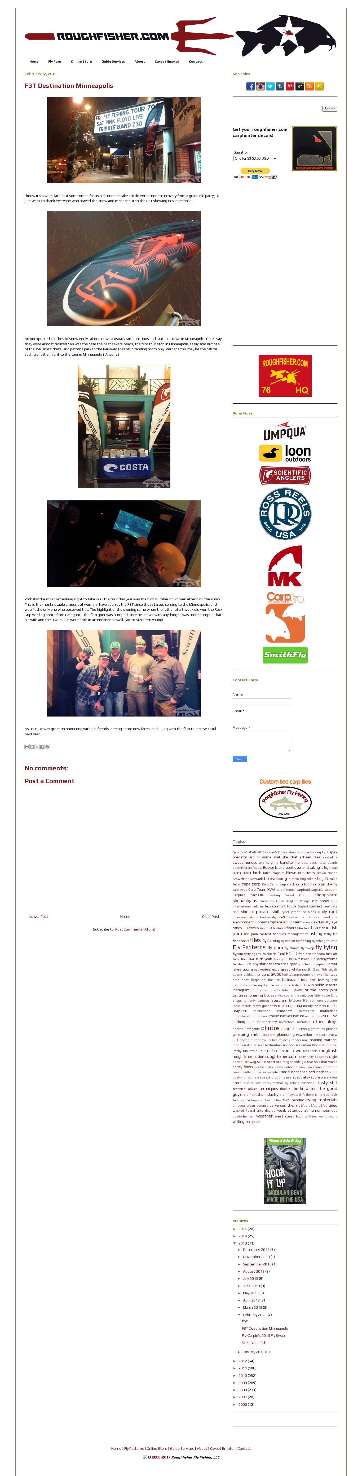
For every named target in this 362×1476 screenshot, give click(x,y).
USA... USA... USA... (312, 1105)
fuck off (331, 954)
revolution (303, 1045)
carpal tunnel (285, 889)
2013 (243, 1243)
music (274, 1016)
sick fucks (275, 1067)
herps (255, 979)
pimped (331, 1029)
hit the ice (271, 980)
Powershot (304, 1035)
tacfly (267, 1083)
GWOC (276, 974)
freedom (318, 953)
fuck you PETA (285, 959)
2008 (243, 1390)
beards (332, 862)
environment (243, 922)
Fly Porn (54, 61)
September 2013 (257, 1264)
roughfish (328, 1050)
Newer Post (38, 916)
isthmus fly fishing (277, 990)
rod (270, 1051)
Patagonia (252, 1029)
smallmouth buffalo (247, 1072)
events (307, 922)
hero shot (241, 980)
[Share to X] (37, 746)
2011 (243, 1368)
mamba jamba (290, 1005)
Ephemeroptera (268, 922)
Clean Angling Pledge (293, 901)
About (140, 61)
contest (315, 906)
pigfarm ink (316, 1028)
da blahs (309, 912)
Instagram (241, 990)
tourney (238, 1100)
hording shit (327, 980)
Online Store (81, 61)
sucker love (252, 1083)
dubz (309, 917)
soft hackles (318, 1072)
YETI (248, 1121)
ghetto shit (306, 964)
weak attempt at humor (299, 1110)
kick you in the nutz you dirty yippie (304, 995)
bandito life (290, 862)
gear (293, 964)
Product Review (325, 1035)
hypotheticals (242, 985)
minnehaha (262, 1010)
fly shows (292, 948)
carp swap (240, 889)
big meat (330, 868)
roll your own (288, 1050)
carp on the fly (325, 884)
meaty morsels (314, 1006)
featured (279, 928)
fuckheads (240, 964)
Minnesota (284, 1011)
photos (270, 1027)
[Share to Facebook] (42, 746)
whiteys (311, 1116)
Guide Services (113, 61)
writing (238, 1121)
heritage (331, 974)
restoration (273, 1045)
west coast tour (289, 1116)
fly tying (326, 947)
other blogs (325, 1021)
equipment (292, 922)
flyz (245, 1321)
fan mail (266, 928)
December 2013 (256, 1249)
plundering (286, 1034)
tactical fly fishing (286, 1083)
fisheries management (290, 934)
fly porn (275, 947)
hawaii (319, 974)
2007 (243, 1397)
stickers (332, 1077)
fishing (315, 933)
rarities (272, 1040)
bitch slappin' (273, 873)
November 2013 (257, 1257)
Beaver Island (274, 867)
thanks (285, 1089)
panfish (238, 1028)
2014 (243, 1236)
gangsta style (277, 964)
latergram (279, 1000)
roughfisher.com (281, 1056)
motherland (328, 1011)
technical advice (245, 1089)
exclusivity (322, 922)
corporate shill (264, 911)
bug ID (322, 878)
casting (274, 895)
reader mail (300, 1040)
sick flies (260, 1067)
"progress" (240, 852)
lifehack (308, 1000)
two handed (293, 1100)
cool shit (240, 912)
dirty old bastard (259, 917)
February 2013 (255, 1315)
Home (33, 61)
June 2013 (252, 1286)
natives (286, 1016)
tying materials (321, 1099)
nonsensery (267, 1022)
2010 (243, 1375)
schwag (250, 1062)
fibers (291, 928)
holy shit (308, 980)
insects (331, 985)
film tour (303, 928)
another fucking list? (313, 852)
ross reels (310, 1051)
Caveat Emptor (167, 61)
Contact (196, 61)
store (237, 1083)
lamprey (249, 1000)
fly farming (271, 940)
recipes (238, 1045)
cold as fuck (262, 906)
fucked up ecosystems (317, 959)
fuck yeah (264, 959)
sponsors (318, 1077)
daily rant (327, 911)
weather (264, 1116)
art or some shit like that (273, 857)
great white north (296, 969)
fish (314, 927)
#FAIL (252, 852)
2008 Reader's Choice (273, 852)
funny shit (257, 964)
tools (333, 1094)
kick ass (270, 995)
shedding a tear (301, 1061)
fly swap (307, 948)
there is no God (317, 1094)
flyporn (238, 954)
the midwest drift (292, 1094)
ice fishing (294, 985)
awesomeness (245, 862)
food (281, 953)
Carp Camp (270, 884)
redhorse (250, 1045)
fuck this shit (243, 959)
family (254, 928)
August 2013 (254, 1271)
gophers (321, 964)
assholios (330, 857)
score (261, 1061)
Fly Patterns (249, 947)
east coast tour (325, 917)
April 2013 (252, 1300)
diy (274, 917)
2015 (243, 1229)
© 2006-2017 (159, 1457)
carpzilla (257, 895)
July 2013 (251, 1278)
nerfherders (313, 1016)
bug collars (308, 878)
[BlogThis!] (32, 746)
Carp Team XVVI (261, 889)
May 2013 (251, 1293)
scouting (282, 1062)
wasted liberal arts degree (254, 1110)
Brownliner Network (248, 879)
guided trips (252, 974)
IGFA (306, 985)
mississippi (306, 1010)
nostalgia (303, 1022)
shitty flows (243, 1067)
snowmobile (271, 1072)
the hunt (250, 1095)
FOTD (291, 953)
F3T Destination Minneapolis (265, 1328)
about (292, 852)
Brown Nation (327, 873)
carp (256, 884)
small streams (326, 1067)
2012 (243, 1361)
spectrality (301, 1077)
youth (256, 1122)
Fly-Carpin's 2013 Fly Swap (263, 1335)
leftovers (295, 1000)
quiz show (258, 1040)
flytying (249, 954)
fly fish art (288, 940)
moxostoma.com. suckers (250, 1016)
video (333, 1105)
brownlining (275, 878)
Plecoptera (268, 1035)
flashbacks (241, 941)
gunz (266, 974)
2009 (243, 1383)
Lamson (263, 1000)
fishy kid (330, 934)
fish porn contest (257, 934)
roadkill (332, 1045)
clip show (320, 901)
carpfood (303, 890)
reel (261, 1045)
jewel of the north (311, 990)
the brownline (304, 1088)
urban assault (257, 1105)
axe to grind (269, 862)
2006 (243, 1404)
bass (305, 862)
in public (317, 985)
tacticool (308, 1083)
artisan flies (310, 857)
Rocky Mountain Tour (249, 1051)
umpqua (239, 1105)
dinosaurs (239, 917)
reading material (323, 1040)
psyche (244, 1040)
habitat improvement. (298, 974)
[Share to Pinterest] (47, 746)
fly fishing (303, 941)
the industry (268, 1094)
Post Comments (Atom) (135, 929)
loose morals (242, 1005)
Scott (271, 1062)
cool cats (330, 906)
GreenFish (320, 969)
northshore (287, 1022)
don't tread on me (291, 917)
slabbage (290, 1067)
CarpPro (239, 895)
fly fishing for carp (324, 940)
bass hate (318, 862)
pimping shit (245, 1034)
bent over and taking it (304, 867)
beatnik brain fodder (247, 867)
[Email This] (27, 746)
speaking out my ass (276, 1077)
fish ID (324, 928)
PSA (236, 1040)
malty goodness (265, 1006)
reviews (289, 1045)
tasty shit (327, 1082)
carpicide (317, 889)
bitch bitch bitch (247, 873)
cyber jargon (291, 912)
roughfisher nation (248, 1056)
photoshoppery (294, 1029)
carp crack (287, 884)
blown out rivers (300, 873)
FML (259, 953)
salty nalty (306, 1056)
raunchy (284, 1040)
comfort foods (284, 906)
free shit (304, 954)
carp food (304, 884)
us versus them (283, 1105)
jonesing (256, 995)
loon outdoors (326, 1000)
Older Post (210, 916)
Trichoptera (254, 1100)
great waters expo (265, 969)
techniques (268, 1088)
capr (246, 884)
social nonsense (294, 1072)
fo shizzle (270, 953)
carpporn (331, 889)
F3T (245, 928)
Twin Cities (273, 1100)
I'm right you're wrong (269, 985)
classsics (267, 901)
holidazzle (290, 979)
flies (255, 939)
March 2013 (253, 1307)
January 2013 (254, 1352)
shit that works (325, 1062)
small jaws (306, 1067)
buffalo (294, 878)
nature (298, 1016)
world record (328, 1116)
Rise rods (318, 1045)
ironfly (256, 990)
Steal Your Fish (254, 1342)
